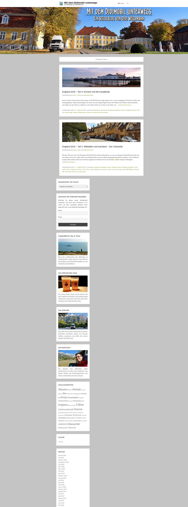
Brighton (117, 110)
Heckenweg (68, 112)
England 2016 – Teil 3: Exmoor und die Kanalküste (86, 92)
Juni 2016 (61, 503)
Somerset (95, 112)
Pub (76, 418)
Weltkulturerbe (62, 428)
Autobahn (83, 389)
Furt (87, 169)
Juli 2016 (61, 500)
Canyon (81, 397)
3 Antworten (82, 171)
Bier (65, 393)
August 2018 (62, 478)
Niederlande (82, 112)
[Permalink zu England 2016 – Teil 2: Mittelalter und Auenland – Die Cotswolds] (101, 132)
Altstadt (76, 389)
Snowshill (68, 171)
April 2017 (61, 496)
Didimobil (70, 401)
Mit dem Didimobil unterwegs (80, 2)
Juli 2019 (61, 471)
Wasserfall (74, 424)
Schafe (89, 112)
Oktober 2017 (62, 489)
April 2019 (61, 473)
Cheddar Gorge (116, 167)
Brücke (84, 394)
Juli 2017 (61, 494)
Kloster (75, 412)
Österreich (72, 428)
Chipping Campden (128, 167)
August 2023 (62, 455)
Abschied (104, 110)
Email (60, 217)
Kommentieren (103, 112)
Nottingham (62, 418)
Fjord (69, 405)
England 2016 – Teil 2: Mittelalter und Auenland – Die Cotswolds (92, 146)
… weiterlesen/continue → (125, 105)
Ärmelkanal (111, 110)
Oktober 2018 (62, 475)
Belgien (60, 394)
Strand (70, 421)
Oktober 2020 (62, 460)
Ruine (79, 418)
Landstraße (80, 412)
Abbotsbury (96, 110)
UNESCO (63, 424)
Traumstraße (77, 421)
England (128, 110)
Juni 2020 (61, 464)
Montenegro (61, 415)
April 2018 (61, 485)
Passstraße (70, 418)
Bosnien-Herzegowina (74, 394)
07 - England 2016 (80, 110)
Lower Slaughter (95, 169)
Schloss (61, 421)
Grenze (78, 409)
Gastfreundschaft (65, 409)
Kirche (70, 412)
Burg (63, 397)
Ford (84, 169)
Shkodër (67, 420)
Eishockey (77, 401)
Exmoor (134, 110)
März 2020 (61, 469)
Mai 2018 (61, 482)
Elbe (82, 401)
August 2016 (62, 498)
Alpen (70, 390)
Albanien (63, 389)
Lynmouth (104, 169)
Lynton (109, 169)
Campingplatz (73, 397)
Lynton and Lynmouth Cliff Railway (122, 169)
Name (60, 210)
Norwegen (84, 415)
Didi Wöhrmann (88, 95)
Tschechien (84, 420)
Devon (123, 110)
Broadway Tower (105, 167)
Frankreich (73, 405)
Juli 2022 (61, 457)
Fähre (80, 404)
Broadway (97, 167)
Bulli (59, 397)
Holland (75, 112)
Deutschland (63, 401)
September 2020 (63, 462)
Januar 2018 (62, 487)
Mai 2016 (61, 505)
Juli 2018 (61, 480)
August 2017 (62, 491)
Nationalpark (68, 415)
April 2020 (61, 466)
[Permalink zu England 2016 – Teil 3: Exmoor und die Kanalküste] (101, 77)
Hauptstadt (61, 412)
